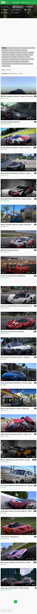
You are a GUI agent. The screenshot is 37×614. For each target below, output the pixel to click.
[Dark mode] (32, 2)
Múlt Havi (6, 70)
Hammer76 (5, 98)
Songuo (4, 149)
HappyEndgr (6, 201)
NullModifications (7, 124)
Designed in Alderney (7, 609)
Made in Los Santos (6, 611)
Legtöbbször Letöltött (12, 73)
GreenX (4, 359)
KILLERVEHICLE (7, 590)
